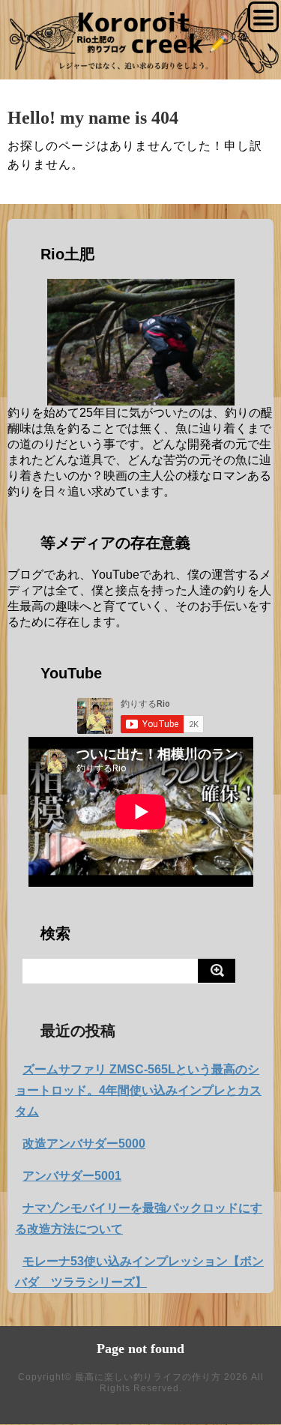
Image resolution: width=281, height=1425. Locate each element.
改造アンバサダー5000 (83, 1143)
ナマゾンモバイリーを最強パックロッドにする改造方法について (138, 1218)
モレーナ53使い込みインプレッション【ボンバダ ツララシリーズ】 (139, 1272)
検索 (55, 933)
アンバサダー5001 (71, 1175)
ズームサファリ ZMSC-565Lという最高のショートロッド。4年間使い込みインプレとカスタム (138, 1090)
